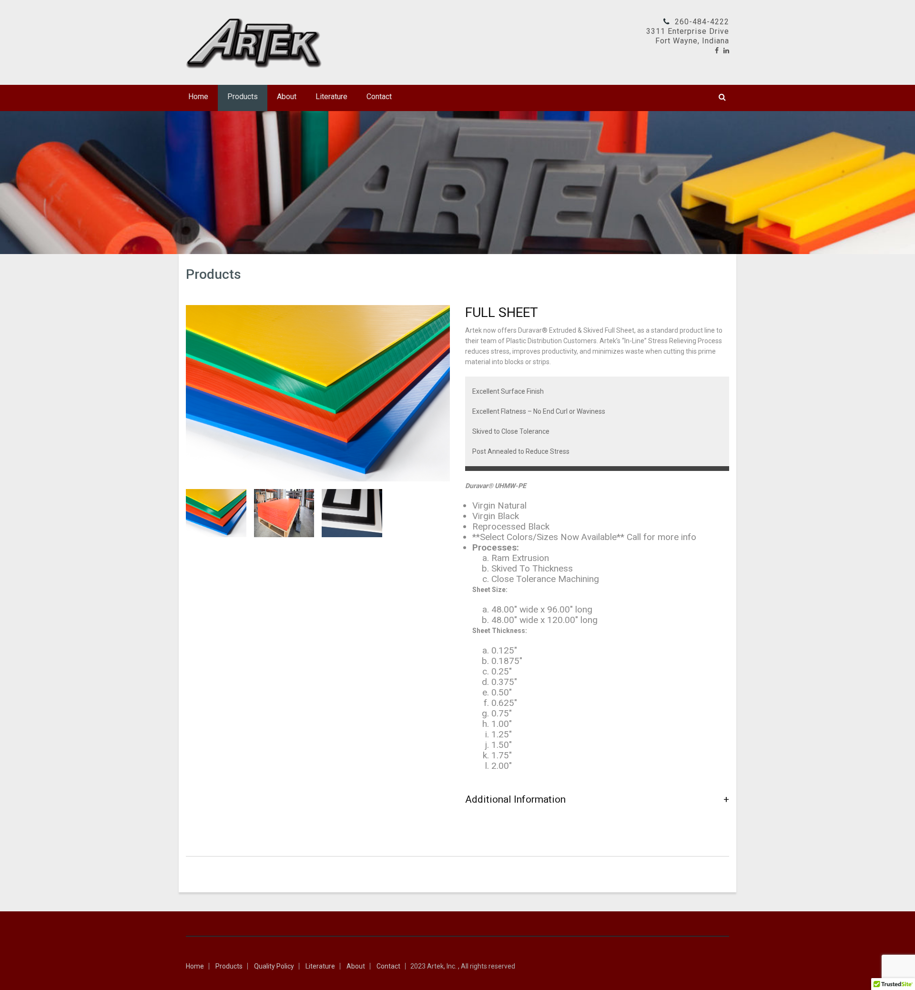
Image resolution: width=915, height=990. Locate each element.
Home (198, 96)
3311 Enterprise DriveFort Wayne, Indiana (687, 36)
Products (242, 96)
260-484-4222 (702, 21)
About (286, 96)
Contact (379, 96)
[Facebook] (717, 50)
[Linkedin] (726, 50)
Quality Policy (274, 966)
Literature (331, 96)
